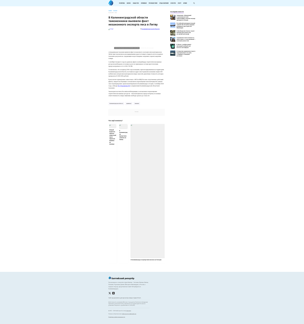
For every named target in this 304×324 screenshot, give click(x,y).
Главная (110, 10)
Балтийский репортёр (122, 278)
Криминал (144, 3)
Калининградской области (151, 29)
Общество (136, 3)
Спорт (179, 3)
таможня (137, 103)
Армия (185, 3)
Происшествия (153, 3)
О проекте (128, 310)
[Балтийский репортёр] (110, 5)
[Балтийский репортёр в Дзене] (113, 293)
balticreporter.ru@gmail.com (129, 314)
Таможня (115, 10)
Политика (122, 3)
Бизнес (129, 3)
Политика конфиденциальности (116, 317)
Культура (173, 3)
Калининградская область (116, 103)
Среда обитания (164, 3)
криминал (128, 103)
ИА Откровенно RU (124, 86)
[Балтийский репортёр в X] (109, 293)
